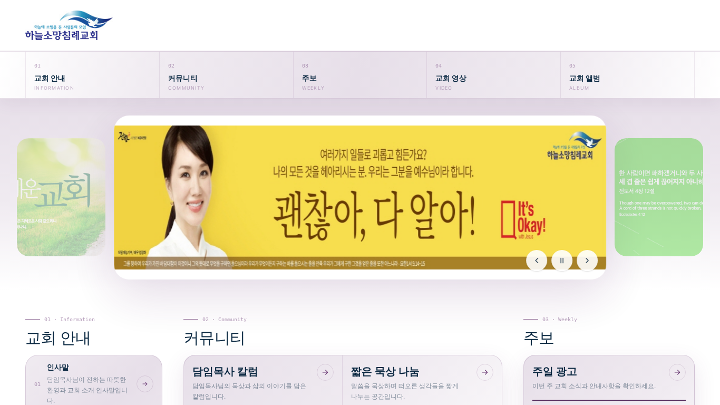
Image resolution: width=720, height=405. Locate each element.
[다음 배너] (587, 260)
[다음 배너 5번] (659, 197)
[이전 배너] (536, 260)
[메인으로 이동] (92, 25)
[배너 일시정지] (561, 260)
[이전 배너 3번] (61, 197)
